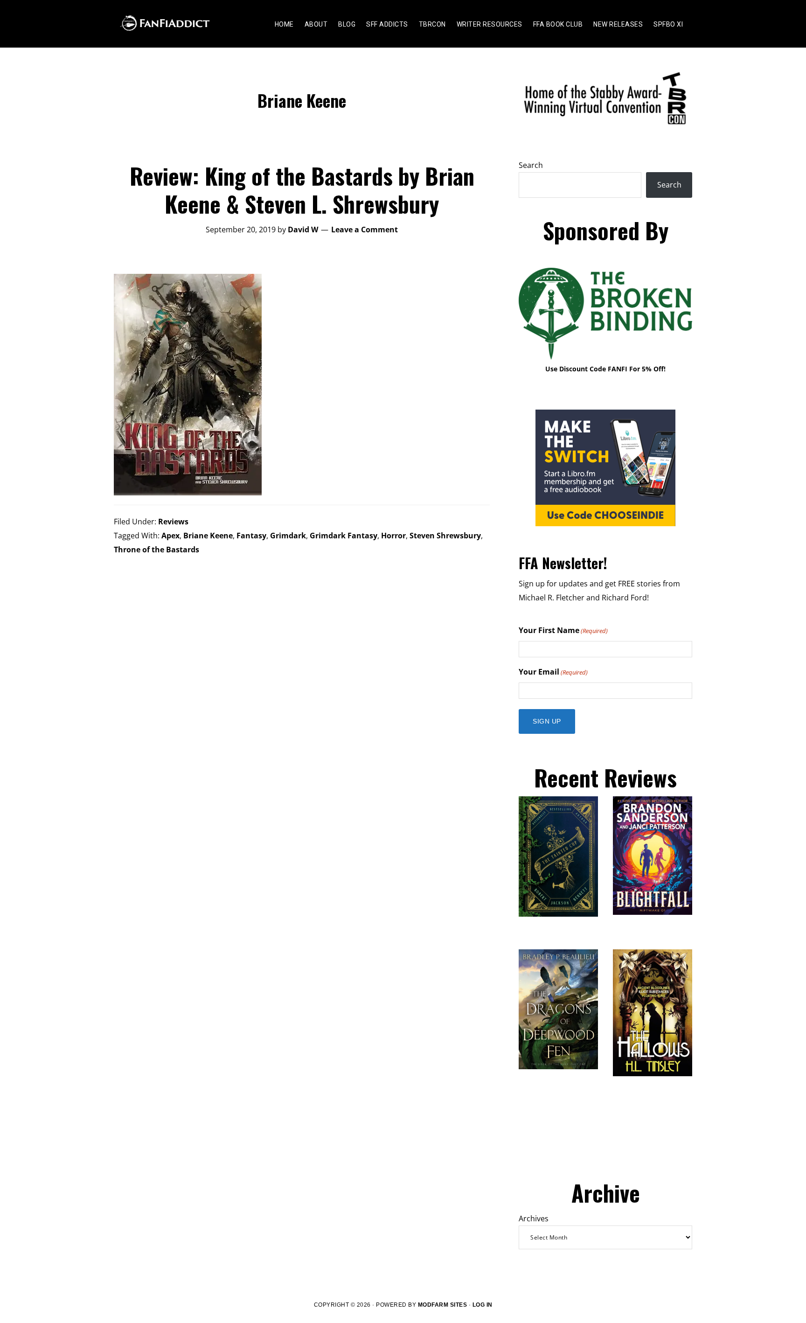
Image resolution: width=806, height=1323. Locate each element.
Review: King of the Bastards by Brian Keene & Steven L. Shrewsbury (302, 189)
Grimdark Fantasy (343, 535)
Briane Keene (208, 535)
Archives (534, 1218)
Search (531, 165)
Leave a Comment (364, 229)
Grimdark (288, 535)
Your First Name (563, 630)
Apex (170, 535)
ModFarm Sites (442, 1305)
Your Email (553, 672)
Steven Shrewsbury (445, 535)
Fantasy (251, 535)
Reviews (173, 521)
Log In (482, 1305)
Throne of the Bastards (156, 549)
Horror (393, 535)
